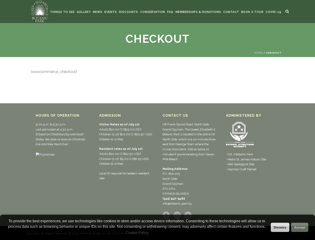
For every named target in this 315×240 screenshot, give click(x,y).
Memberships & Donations (198, 12)
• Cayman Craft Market (241, 169)
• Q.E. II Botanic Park (239, 154)
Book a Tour (252, 12)
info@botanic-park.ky (177, 203)
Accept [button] (299, 227)
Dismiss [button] (280, 227)
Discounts (128, 12)
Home (258, 53)
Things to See (62, 12)
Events (110, 12)
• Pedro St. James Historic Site (246, 159)
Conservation (152, 12)
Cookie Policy (137, 233)
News (97, 12)
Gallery (84, 12)
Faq (170, 12)
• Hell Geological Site (240, 164)
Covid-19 (273, 12)
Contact (231, 12)
